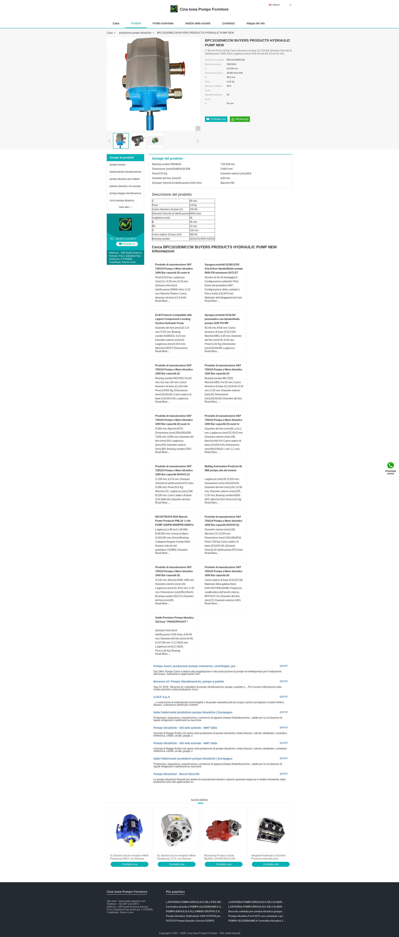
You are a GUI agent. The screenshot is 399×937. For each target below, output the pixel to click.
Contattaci (228, 23)
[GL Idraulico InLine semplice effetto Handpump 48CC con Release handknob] (129, 831)
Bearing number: (213, 64)
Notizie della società (197, 23)
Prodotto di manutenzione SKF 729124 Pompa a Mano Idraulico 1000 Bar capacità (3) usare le (223, 420)
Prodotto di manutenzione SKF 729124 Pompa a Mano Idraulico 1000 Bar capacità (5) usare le (174, 268)
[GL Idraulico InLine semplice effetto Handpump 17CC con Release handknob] (176, 831)
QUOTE (284, 666)
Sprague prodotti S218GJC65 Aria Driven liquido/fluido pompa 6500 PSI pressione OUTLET (224, 268)
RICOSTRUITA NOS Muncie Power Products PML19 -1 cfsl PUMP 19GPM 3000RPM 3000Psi (174, 520)
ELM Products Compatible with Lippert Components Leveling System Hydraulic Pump (173, 319)
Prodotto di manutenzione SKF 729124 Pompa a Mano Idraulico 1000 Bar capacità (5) (174, 571)
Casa (116, 23)
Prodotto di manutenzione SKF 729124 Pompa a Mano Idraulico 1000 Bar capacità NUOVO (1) (223, 520)
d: (206, 103)
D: (206, 77)
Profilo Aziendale (163, 23)
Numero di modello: (214, 60)
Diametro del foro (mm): (213, 96)
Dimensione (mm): (214, 73)
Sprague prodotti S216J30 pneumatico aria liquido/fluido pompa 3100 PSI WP (222, 319)
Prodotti (136, 23)
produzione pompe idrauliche (135, 32)
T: (206, 68)
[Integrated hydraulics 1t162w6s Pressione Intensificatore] (270, 831)
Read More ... (162, 301)
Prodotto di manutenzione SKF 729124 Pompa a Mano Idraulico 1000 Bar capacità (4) (223, 571)
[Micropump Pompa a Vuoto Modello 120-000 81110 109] (223, 831)
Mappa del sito (256, 23)
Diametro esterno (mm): (213, 88)
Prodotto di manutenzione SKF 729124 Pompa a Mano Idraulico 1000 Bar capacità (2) (174, 369)
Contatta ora (129, 864)
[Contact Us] (391, 468)
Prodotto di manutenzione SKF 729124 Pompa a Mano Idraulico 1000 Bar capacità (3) (223, 369)
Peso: (208, 81)
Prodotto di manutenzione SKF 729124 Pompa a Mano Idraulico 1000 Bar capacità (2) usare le (174, 420)
